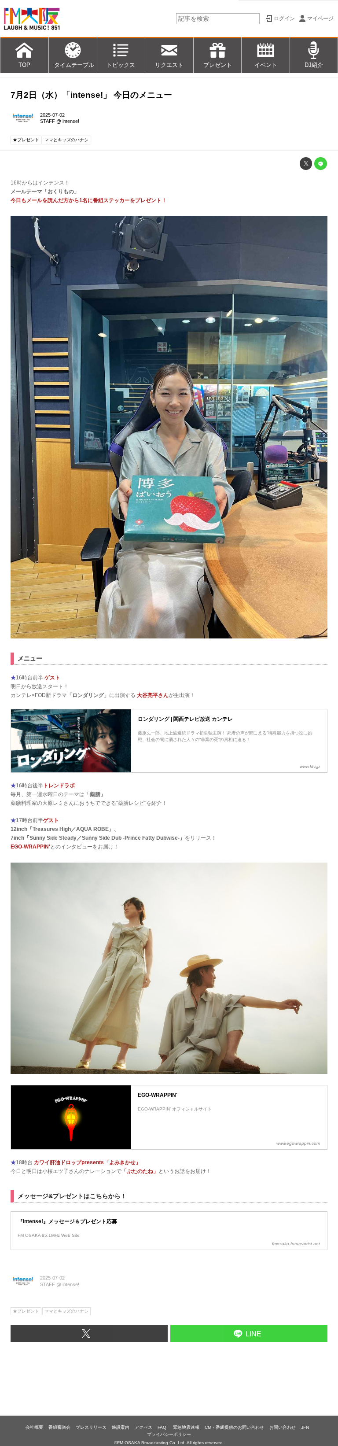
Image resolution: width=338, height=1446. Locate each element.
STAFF (47, 121)
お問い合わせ (282, 1427)
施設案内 (120, 1427)
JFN (305, 1427)
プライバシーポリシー (169, 1434)
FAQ (163, 1427)
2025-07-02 (52, 115)
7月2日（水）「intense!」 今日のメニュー (91, 95)
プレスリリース (91, 1427)
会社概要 (34, 1427)
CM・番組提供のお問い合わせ (234, 1427)
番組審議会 (59, 1427)
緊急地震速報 (186, 1427)
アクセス (143, 1427)
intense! (70, 121)
